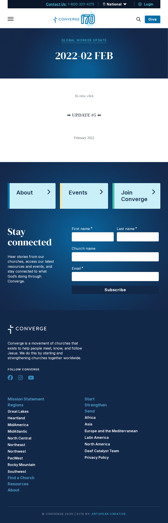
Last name (126, 229)
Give (152, 19)
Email (76, 268)
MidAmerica (18, 425)
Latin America (97, 437)
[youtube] (31, 377)
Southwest (17, 471)
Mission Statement (26, 399)
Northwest (17, 451)
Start (89, 399)
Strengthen (96, 405)
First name (81, 229)
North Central (19, 438)
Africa (90, 417)
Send (90, 411)
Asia (88, 424)
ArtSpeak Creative (109, 514)
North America (97, 444)
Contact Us (56, 4)
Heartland (16, 418)
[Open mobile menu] (11, 19)
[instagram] (20, 377)
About (13, 490)
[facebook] (10, 377)
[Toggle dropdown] (104, 4)
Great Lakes (18, 411)
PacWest (15, 458)
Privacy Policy (97, 457)
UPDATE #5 (84, 115)
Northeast (16, 445)
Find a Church (21, 477)
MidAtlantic (17, 431)
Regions (15, 405)
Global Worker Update (84, 40)
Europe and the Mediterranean (111, 431)
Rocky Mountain (21, 464)
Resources (18, 484)
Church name (83, 248)
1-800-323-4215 (81, 4)
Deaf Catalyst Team (102, 451)
